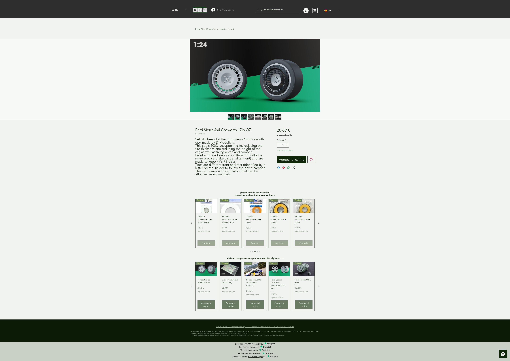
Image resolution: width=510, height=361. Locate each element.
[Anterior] (191, 223)
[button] (179, 10)
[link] (306, 10)
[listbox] (179, 10)
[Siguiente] (318, 223)
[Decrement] (278, 145)
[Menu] (315, 10)
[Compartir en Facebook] (278, 167)
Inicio (197, 29)
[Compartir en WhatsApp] (288, 167)
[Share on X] (293, 167)
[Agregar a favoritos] (311, 159)
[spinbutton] (282, 145)
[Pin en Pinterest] (283, 167)
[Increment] (287, 145)
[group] (255, 223)
